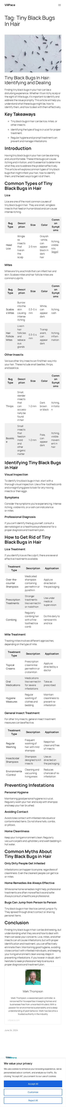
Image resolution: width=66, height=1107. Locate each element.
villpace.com (14, 1020)
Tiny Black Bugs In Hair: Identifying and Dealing (28, 80)
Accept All (33, 1083)
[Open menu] (59, 5)
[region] (33, 1082)
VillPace (10, 5)
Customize (33, 1092)
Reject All (33, 1100)
